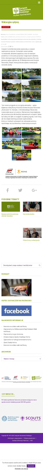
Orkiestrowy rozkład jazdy (31, 240)
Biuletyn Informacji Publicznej (20, 440)
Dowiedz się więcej (21, 469)
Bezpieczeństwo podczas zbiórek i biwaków (10, 215)
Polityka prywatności (29, 438)
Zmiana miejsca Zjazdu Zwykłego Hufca (17, 337)
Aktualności (5, 27)
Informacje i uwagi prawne (15, 438)
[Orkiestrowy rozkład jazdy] (32, 233)
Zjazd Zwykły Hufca (10, 342)
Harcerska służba (28, 214)
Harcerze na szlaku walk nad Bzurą (15, 326)
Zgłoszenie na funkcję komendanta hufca (17, 340)
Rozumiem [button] (31, 466)
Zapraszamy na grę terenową (13, 334)
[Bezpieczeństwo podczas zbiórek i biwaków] (11, 207)
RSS (31, 440)
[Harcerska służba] (32, 207)
